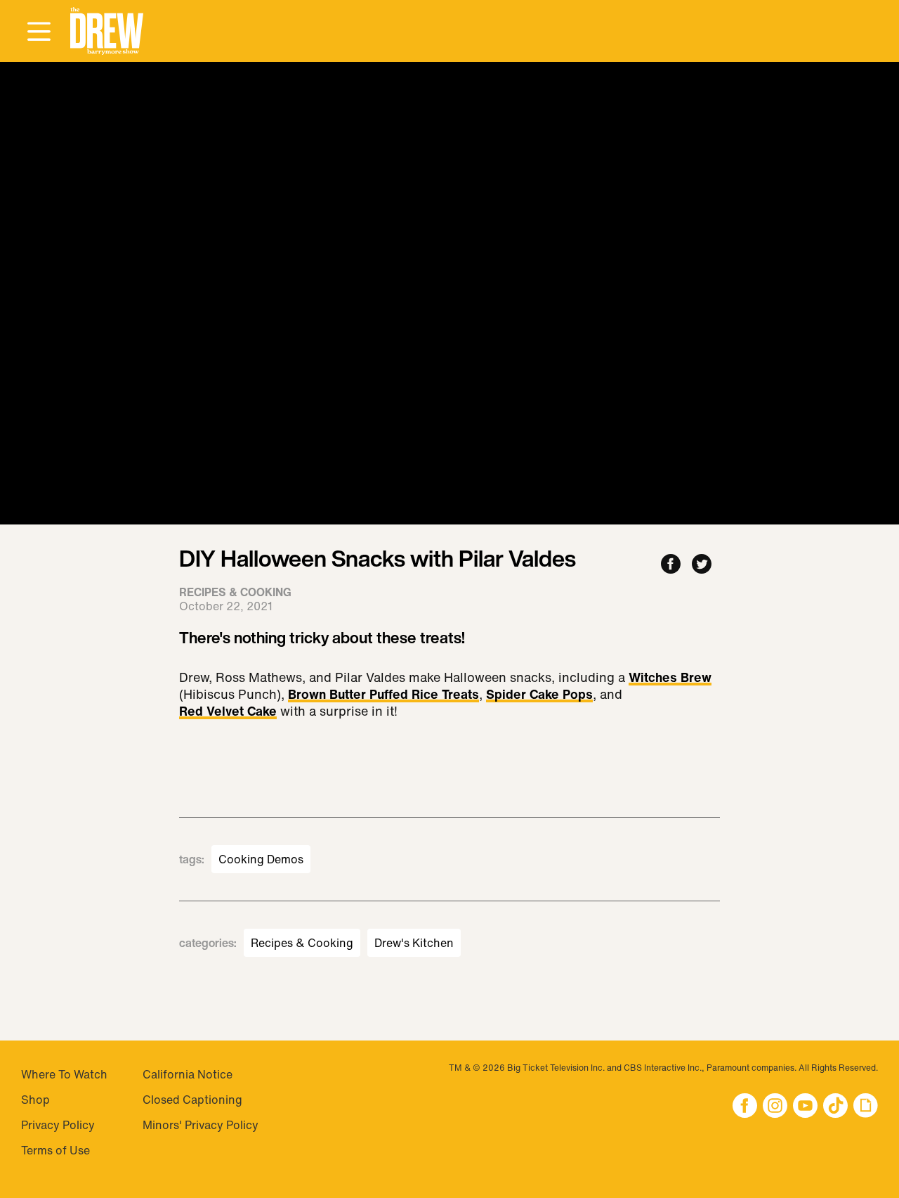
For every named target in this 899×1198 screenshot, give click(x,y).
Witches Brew (670, 678)
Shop (35, 1099)
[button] (106, 31)
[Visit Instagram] (775, 1107)
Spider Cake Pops (539, 695)
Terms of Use (55, 1150)
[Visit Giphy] (865, 1107)
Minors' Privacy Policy (200, 1124)
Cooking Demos (260, 859)
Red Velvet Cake (228, 712)
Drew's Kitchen (414, 943)
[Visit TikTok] (835, 1107)
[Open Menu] (38, 32)
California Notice (187, 1074)
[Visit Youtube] (805, 1107)
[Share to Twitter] (701, 565)
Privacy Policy (58, 1124)
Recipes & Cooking (302, 943)
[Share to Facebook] (671, 565)
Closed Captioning (192, 1099)
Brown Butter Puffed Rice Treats (383, 695)
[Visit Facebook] (745, 1107)
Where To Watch (64, 1074)
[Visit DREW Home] (106, 31)
